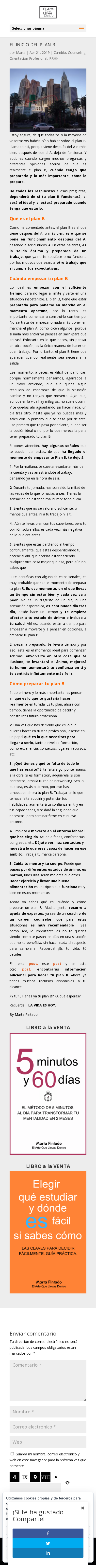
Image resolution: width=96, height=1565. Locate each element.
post (57, 963)
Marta (21, 52)
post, (33, 963)
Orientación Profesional (28, 58)
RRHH (54, 58)
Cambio (60, 52)
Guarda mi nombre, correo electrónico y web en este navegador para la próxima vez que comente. (48, 1460)
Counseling (76, 52)
